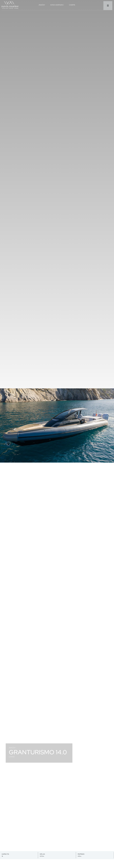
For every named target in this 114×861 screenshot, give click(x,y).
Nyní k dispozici (57, 5)
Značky (42, 5)
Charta (72, 5)
